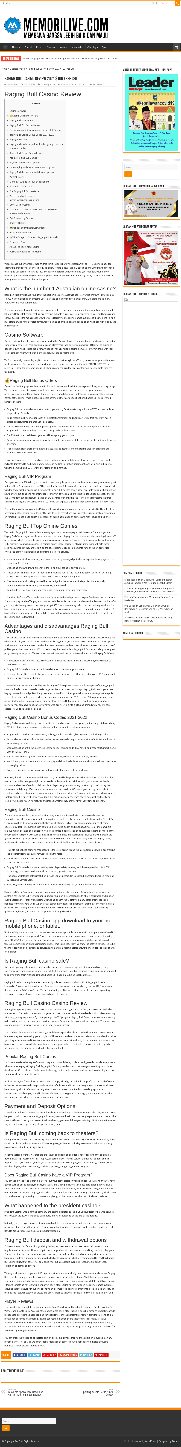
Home (5, 46)
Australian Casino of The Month (25, 251)
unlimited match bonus (21, 232)
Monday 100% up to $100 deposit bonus (30, 181)
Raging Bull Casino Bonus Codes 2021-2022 (32, 134)
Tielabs (175, 1441)
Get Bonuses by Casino (21, 218)
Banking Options (18, 223)
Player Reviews (17, 177)
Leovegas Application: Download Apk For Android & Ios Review (25, 1392)
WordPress (150, 1441)
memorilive (12, 84)
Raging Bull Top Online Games (25, 125)
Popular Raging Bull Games (23, 158)
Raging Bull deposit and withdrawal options (32, 172)
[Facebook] (157, 3)
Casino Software (18, 111)
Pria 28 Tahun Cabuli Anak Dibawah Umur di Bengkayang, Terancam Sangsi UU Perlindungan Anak (148, 608)
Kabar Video (77, 47)
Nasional (16, 47)
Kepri (39, 47)
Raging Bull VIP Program (22, 120)
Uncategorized (17, 68)
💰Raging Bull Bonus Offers (24, 115)
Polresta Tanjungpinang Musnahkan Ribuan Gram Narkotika (51, 58)
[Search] (177, 3)
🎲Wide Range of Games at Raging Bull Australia (34, 237)
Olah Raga (92, 47)
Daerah (28, 47)
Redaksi (6, 3)
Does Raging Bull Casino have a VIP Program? (33, 167)
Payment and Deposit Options (25, 162)
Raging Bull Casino (19, 139)
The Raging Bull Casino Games (25, 191)
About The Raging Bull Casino (24, 247)
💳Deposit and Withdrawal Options (27, 227)
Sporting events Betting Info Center (97, 1392)
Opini (104, 47)
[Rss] (153, 3)
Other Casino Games (20, 204)
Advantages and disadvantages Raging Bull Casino (35, 130)
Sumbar (51, 47)
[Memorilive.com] (90, 24)
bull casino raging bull (62, 352)
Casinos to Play (17, 242)
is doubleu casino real (21, 186)
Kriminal (63, 47)
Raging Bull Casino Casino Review (26, 153)
